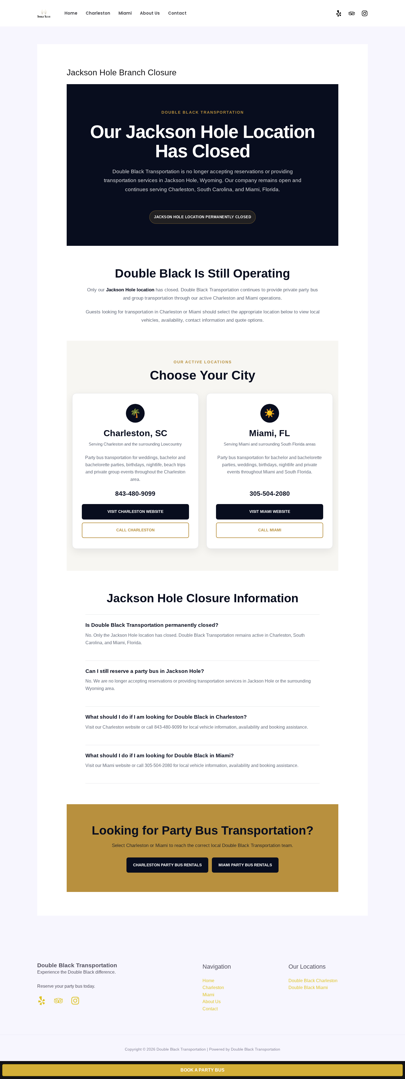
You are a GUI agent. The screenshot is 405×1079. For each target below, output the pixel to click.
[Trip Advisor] (352, 13)
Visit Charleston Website (135, 511)
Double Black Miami (308, 987)
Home (208, 980)
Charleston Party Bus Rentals (167, 865)
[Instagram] (364, 13)
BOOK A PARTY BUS (202, 1070)
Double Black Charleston (312, 980)
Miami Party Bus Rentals (245, 865)
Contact (210, 1008)
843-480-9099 (135, 493)
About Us (211, 1001)
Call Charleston (135, 530)
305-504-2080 (270, 493)
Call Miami (269, 530)
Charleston (213, 987)
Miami (208, 994)
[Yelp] (339, 13)
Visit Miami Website (269, 511)
